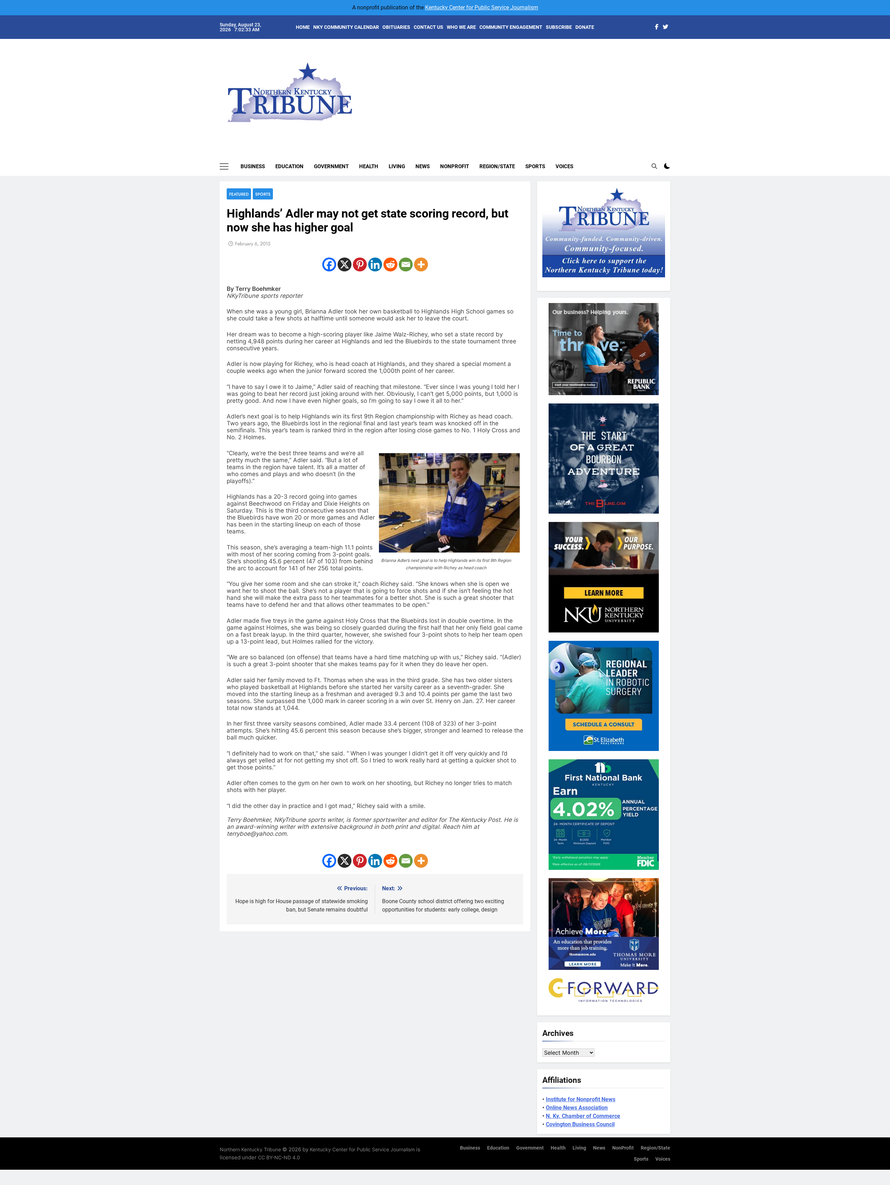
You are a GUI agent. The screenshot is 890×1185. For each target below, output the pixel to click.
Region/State (497, 166)
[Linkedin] (375, 264)
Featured (239, 194)
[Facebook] (329, 264)
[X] (344, 264)
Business (253, 166)
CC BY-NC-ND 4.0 (279, 1157)
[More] (421, 264)
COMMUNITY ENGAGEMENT (510, 27)
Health (368, 166)
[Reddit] (390, 264)
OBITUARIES (396, 27)
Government (331, 166)
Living (397, 166)
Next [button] (657, 86)
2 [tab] (674, 63)
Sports (535, 166)
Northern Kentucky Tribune (250, 1149)
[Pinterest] (360, 264)
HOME (303, 27)
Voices (564, 166)
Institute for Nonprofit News (580, 1099)
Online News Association (577, 1107)
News (422, 166)
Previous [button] (673, 86)
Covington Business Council (580, 1124)
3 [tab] (674, 73)
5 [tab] (674, 94)
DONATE (584, 27)
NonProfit (454, 166)
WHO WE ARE (461, 27)
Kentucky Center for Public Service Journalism (481, 7)
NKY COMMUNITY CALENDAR (346, 27)
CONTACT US (428, 27)
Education (289, 166)
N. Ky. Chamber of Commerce (583, 1116)
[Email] (406, 264)
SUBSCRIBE (559, 27)
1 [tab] (674, 53)
